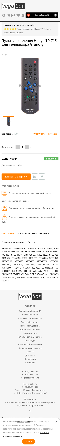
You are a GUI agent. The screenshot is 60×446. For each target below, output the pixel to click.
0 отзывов (52, 133)
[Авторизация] (23, 15)
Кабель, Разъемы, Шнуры (30, 336)
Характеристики (26, 233)
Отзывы (44, 233)
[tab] (8, 233)
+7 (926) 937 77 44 (30, 374)
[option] (8, 121)
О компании (30, 359)
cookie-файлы (23, 421)
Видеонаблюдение (30, 322)
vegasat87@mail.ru (30, 377)
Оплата (30, 351)
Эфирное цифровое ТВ (30, 311)
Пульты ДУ (30, 340)
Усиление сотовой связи (30, 318)
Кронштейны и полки (30, 329)
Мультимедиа (30, 333)
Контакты (30, 362)
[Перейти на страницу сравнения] (13, 15)
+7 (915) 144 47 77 (30, 371)
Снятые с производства (30, 347)
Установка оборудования (30, 344)
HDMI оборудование (30, 325)
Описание (8, 233)
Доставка (30, 355)
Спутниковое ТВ (30, 314)
